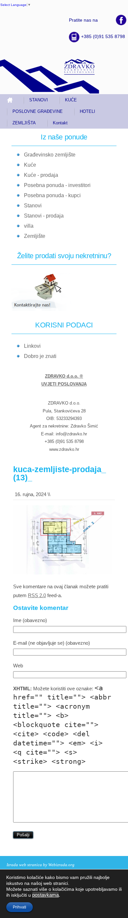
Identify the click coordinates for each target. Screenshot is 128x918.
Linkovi (32, 346)
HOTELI (87, 111)
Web (18, 665)
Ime (30, 620)
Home (12, 100)
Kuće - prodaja (41, 175)
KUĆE (71, 99)
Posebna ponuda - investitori (57, 185)
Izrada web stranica (24, 864)
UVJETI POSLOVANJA (64, 384)
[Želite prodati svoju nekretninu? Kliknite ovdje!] (45, 310)
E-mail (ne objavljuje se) (51, 643)
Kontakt (60, 122)
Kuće (30, 165)
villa (28, 226)
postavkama (45, 895)
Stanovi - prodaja (44, 216)
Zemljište (34, 236)
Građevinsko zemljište (49, 154)
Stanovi (33, 205)
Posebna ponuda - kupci (52, 195)
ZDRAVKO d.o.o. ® (64, 376)
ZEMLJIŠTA (24, 122)
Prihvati (19, 907)
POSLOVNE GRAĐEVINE (37, 111)
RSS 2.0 (37, 595)
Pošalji (23, 834)
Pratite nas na (83, 20)
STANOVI (38, 99)
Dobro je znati (40, 356)
